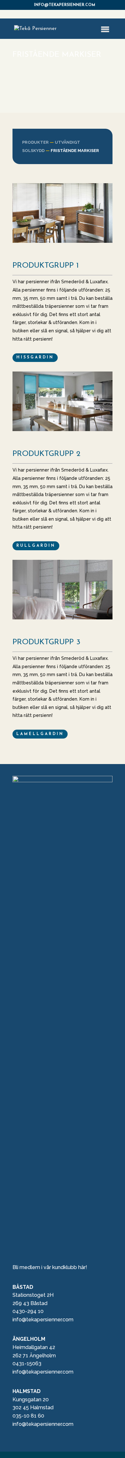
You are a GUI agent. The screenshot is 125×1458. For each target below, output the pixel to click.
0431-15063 (27, 1364)
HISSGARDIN (35, 357)
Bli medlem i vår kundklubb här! (50, 1267)
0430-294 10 (28, 1311)
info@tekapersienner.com (43, 1320)
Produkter (35, 142)
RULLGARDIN (35, 546)
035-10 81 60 (28, 1416)
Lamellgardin (40, 734)
